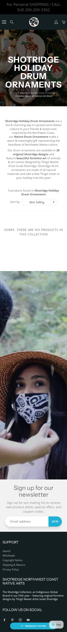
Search (6, 551)
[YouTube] (28, 620)
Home (13, 92)
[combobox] (39, 202)
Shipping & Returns (14, 564)
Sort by (15, 202)
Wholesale (9, 555)
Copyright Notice (12, 560)
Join (55, 521)
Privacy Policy (11, 569)
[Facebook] (4, 620)
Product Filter (35, 626)
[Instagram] (20, 620)
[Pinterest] (12, 620)
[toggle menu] (4, 22)
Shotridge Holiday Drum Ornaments (38, 92)
